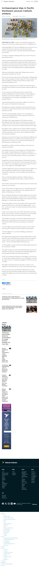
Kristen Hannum (6, 16)
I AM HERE (6, 532)
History (5, 533)
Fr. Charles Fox (7, 540)
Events (3, 487)
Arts (3, 481)
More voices (6, 545)
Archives (33, 474)
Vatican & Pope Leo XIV (5, 475)
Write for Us (6, 559)
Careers (32, 482)
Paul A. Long (24, 482)
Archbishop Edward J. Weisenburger (24, 473)
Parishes (33, 481)
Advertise (4, 496)
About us (33, 471)
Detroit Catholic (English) (7, 563)
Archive (3, 565)
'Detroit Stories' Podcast (8, 528)
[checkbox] (7, 442)
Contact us (33, 473)
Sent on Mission (7, 530)
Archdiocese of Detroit (33, 477)
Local (3, 471)
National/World (22, 16)
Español (3, 486)
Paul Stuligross (24, 487)
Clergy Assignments (4, 483)
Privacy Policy (19, 504)
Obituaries (6, 525)
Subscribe (36, 1)
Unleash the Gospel (7, 556)
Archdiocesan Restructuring (9, 519)
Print (4, 288)
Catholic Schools (3, 479)
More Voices (24, 489)
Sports (3, 477)
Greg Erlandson (7, 542)
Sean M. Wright (23, 485)
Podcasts (14, 473)
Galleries (14, 474)
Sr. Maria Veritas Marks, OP (24, 476)
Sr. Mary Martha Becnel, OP (24, 480)
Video (13, 471)
